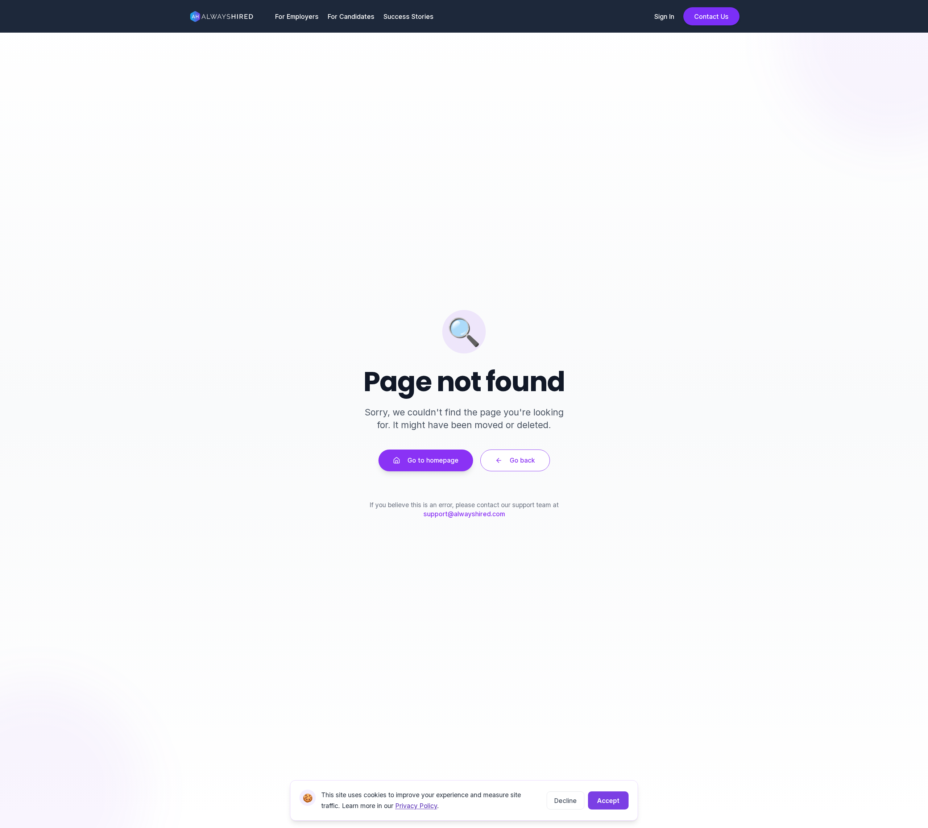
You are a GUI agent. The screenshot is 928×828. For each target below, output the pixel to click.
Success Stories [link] (409, 16)
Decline (565, 800)
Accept (608, 800)
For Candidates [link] (351, 16)
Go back (522, 460)
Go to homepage (433, 460)
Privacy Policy (416, 806)
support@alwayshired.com (464, 514)
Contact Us (711, 16)
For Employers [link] (297, 16)
